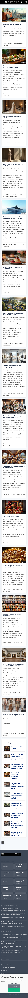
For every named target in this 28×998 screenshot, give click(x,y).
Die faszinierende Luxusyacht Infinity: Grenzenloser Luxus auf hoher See (13, 217)
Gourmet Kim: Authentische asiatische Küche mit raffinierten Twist (13, 66)
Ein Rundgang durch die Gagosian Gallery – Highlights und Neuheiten (12, 366)
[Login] (25, 2)
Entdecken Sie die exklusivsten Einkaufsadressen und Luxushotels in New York (14, 909)
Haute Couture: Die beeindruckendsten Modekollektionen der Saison (13, 715)
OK (14, 990)
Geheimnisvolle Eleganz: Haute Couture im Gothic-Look (12, 918)
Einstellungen (14, 983)
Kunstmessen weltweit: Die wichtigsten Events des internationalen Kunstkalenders (14, 913)
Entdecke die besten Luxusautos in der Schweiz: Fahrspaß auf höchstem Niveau (12, 922)
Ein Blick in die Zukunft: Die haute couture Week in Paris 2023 (14, 947)
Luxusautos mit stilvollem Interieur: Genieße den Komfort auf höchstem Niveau (13, 951)
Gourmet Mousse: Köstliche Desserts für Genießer (16, 833)
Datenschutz (5, 962)
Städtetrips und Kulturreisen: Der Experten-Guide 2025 (12, 25)
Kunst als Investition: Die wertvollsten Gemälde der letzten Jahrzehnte (13, 665)
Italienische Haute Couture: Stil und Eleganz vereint (13, 927)
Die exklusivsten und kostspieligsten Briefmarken (17, 815)
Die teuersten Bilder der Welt (11, 516)
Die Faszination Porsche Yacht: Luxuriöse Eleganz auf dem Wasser (12, 942)
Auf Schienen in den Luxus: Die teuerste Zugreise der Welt (17, 766)
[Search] (21, 2)
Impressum (5, 959)
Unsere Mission (6, 964)
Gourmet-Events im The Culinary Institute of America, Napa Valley (12, 416)
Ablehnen (14, 986)
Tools (3, 973)
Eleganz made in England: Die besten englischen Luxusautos (13, 314)
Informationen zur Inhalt (8, 967)
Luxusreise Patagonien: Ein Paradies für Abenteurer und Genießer (12, 938)
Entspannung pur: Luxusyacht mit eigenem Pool (14, 934)
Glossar (4, 970)
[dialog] (14, 983)
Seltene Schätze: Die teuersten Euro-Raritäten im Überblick (13, 566)
